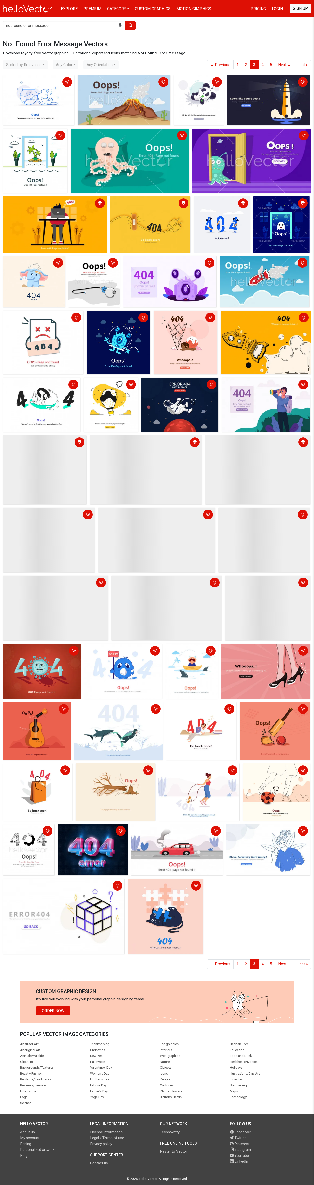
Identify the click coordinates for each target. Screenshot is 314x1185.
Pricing (258, 8)
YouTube (241, 1155)
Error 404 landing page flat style (189, 651)
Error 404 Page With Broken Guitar (34, 706)
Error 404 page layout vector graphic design (35, 771)
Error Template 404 (102, 648)
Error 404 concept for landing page (256, 580)
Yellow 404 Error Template (244, 315)
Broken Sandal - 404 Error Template (253, 648)
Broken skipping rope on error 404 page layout (194, 771)
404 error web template (25, 883)
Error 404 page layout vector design (23, 831)
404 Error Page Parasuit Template (105, 385)
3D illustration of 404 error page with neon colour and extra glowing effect (91, 831)
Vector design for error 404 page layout (109, 706)
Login (277, 8)
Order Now (53, 1010)
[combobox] (25, 64)
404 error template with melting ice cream (185, 318)
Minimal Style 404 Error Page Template (145, 201)
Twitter (240, 1138)
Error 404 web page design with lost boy (254, 512)
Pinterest (241, 1144)
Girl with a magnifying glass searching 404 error (264, 831)
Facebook (242, 1132)
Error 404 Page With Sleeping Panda (192, 82)
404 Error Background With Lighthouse (261, 79)
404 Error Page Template (26, 580)
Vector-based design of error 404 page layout (196, 709)
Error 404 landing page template (32, 315)
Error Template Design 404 (28, 440)
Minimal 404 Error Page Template (216, 204)
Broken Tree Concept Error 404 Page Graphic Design (108, 771)
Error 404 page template (100, 79)
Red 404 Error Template (25, 512)
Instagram (242, 1149)
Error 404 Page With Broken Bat (268, 706)
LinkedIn (241, 1161)
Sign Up (300, 8)
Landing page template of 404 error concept (35, 82)
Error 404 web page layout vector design (33, 263)
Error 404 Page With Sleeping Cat (33, 382)
